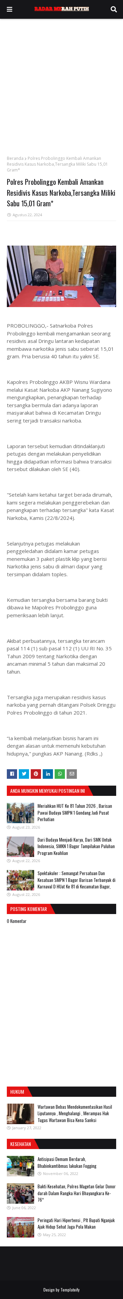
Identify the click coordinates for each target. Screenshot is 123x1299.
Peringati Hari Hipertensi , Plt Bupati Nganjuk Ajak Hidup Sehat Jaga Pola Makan (76, 1223)
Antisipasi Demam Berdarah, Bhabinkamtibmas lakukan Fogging (67, 1162)
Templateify (70, 1290)
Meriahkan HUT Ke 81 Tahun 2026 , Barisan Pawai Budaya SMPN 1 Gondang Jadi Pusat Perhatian (75, 812)
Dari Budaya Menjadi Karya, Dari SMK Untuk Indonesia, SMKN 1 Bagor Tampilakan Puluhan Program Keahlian (76, 846)
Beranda (15, 158)
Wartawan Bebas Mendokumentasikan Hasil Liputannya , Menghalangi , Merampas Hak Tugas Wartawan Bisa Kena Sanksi (75, 1113)
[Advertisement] (61, 83)
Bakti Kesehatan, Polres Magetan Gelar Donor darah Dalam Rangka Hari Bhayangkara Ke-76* (77, 1193)
